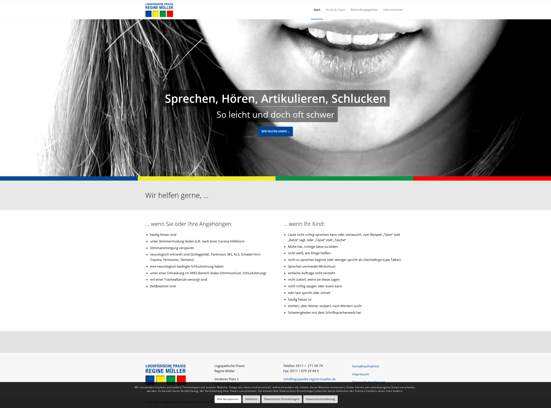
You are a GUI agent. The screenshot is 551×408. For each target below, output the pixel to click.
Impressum (360, 374)
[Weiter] (547, 97)
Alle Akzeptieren (228, 399)
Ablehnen (251, 399)
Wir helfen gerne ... (275, 131)
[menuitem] (317, 9)
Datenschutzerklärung (368, 382)
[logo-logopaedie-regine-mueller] (159, 9)
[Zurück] (4, 97)
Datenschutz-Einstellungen (281, 399)
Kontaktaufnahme (365, 366)
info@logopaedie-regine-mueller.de (309, 379)
